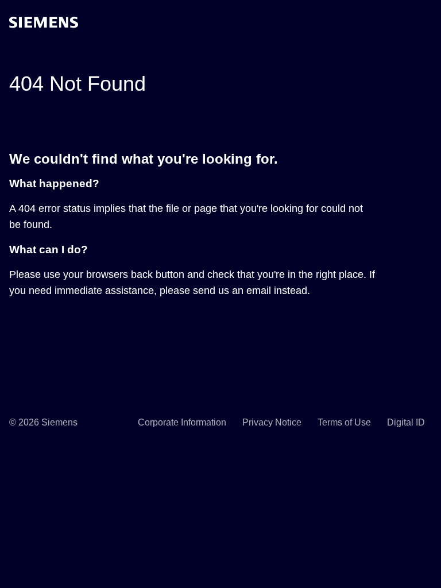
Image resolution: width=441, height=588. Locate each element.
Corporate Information (182, 422)
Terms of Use (344, 422)
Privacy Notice (271, 422)
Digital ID (406, 422)
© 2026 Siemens (43, 422)
